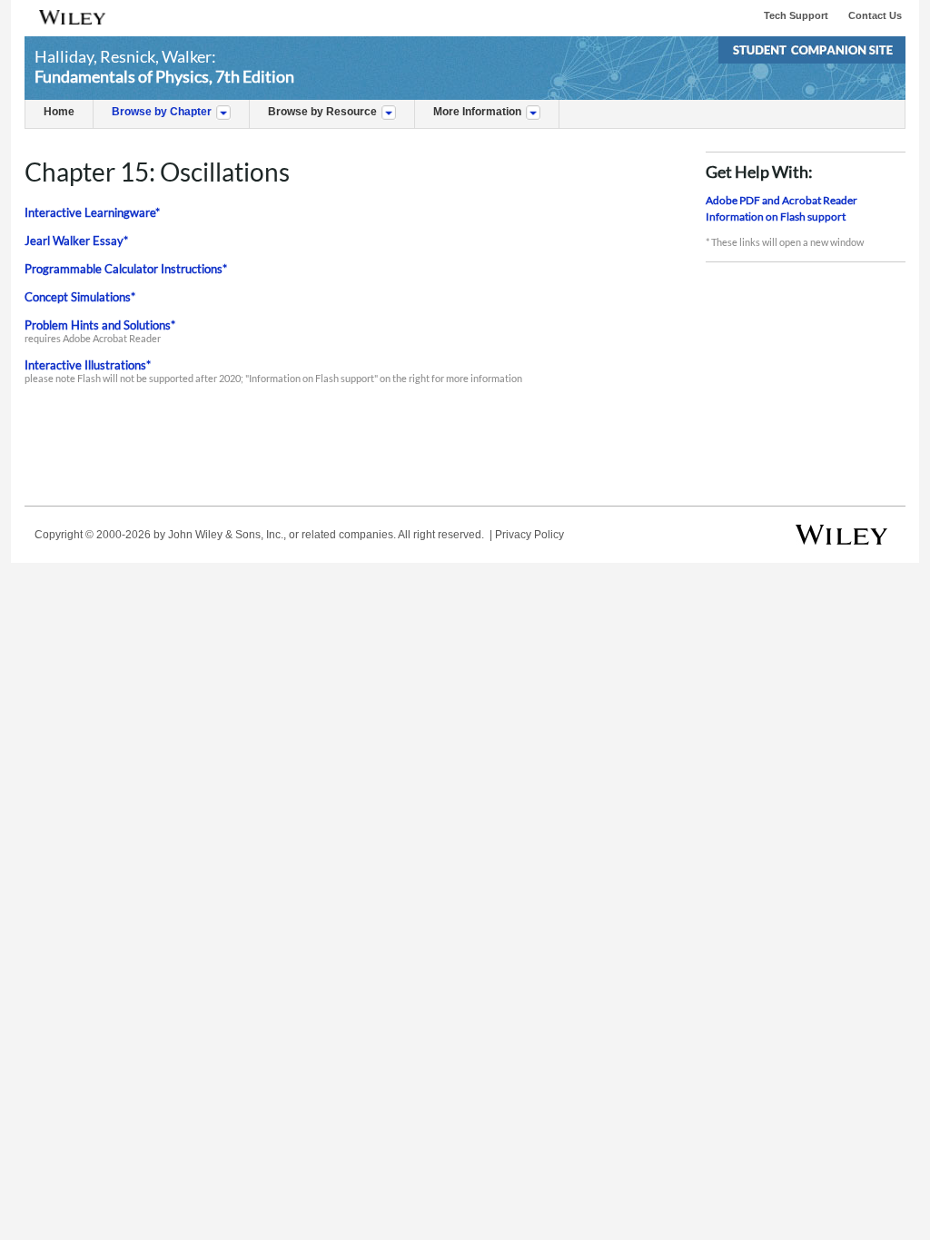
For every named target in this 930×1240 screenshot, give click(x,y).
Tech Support (796, 15)
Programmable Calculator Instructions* (126, 268)
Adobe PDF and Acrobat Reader (781, 200)
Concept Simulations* (80, 297)
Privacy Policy (529, 534)
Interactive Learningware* (92, 212)
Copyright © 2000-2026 (93, 534)
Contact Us (875, 15)
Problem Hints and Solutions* (100, 325)
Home (59, 111)
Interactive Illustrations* (88, 365)
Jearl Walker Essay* (76, 240)
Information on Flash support (776, 216)
